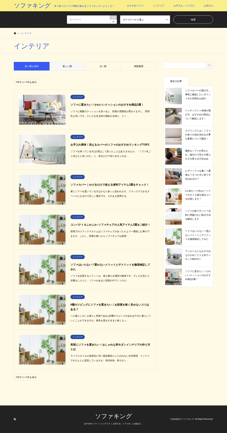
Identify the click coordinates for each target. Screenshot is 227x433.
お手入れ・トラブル (184, 5)
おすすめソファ (135, 5)
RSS (15, 419)
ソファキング (113, 416)
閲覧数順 (138, 66)
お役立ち (208, 5)
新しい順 (67, 66)
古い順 (103, 66)
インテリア (158, 5)
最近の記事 (176, 81)
